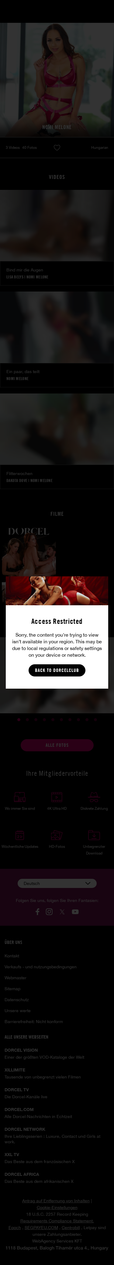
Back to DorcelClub (57, 670)
